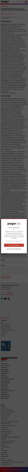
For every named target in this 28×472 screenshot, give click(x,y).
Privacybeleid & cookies (10, 241)
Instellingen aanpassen (14, 249)
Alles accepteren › (14, 245)
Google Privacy (19, 241)
